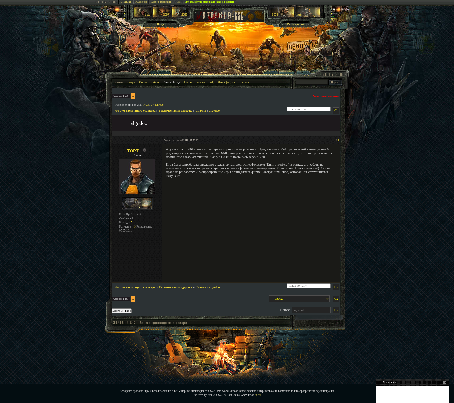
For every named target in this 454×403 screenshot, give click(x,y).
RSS (179, 2)
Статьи (143, 82)
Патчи (188, 82)
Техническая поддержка (175, 110)
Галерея (200, 82)
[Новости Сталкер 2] (308, 16)
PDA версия (141, 2)
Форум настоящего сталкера (135, 110)
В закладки (126, 2)
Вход (160, 24)
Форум (131, 82)
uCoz (258, 395)
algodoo (214, 110)
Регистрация (296, 24)
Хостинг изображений (161, 2)
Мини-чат (387, 382)
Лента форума (226, 82)
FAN (146, 104)
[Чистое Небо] (180, 16)
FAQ (211, 82)
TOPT (133, 151)
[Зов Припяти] (282, 16)
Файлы (155, 82)
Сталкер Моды (171, 82)
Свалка (201, 110)
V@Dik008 (157, 104)
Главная (118, 82)
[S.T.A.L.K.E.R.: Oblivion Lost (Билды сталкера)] (142, 16)
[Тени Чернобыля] (161, 16)
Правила (244, 82)
